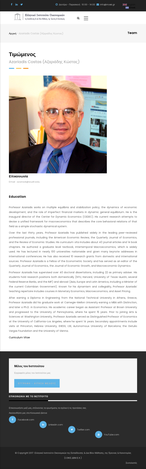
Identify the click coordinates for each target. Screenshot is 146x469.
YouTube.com (111, 434)
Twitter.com (83, 429)
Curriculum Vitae (19, 337)
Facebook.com (26, 419)
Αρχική (12, 33)
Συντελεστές (131, 462)
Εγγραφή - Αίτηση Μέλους (37, 383)
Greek (132, 7)
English (131, 4)
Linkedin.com (55, 424)
